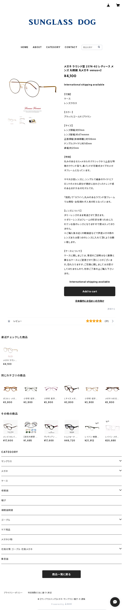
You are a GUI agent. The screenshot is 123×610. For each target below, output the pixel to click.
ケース (4, 480)
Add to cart (89, 291)
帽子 (3, 500)
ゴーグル (5, 519)
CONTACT (71, 47)
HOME (24, 47)
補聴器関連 (7, 510)
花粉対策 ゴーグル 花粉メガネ (17, 549)
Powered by (58, 604)
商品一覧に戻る (61, 574)
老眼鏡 (4, 490)
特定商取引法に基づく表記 (40, 592)
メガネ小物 (6, 539)
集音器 (4, 559)
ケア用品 (5, 529)
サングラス (6, 461)
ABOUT (37, 47)
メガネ (4, 471)
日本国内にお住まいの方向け (89, 301)
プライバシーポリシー (13, 592)
